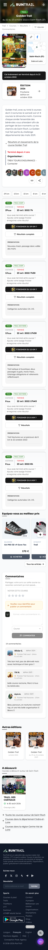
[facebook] (37, 37)
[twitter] (11, 875)
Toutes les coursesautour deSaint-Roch (25, 815)
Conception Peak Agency (15, 940)
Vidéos (29, 922)
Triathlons (7, 904)
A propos (30, 900)
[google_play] (32, 875)
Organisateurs (32, 909)
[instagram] (16, 875)
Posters (29, 916)
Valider (34, 886)
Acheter (17, 557)
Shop (28, 919)
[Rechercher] (40, 933)
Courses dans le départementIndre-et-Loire (24, 821)
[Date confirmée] (5, 803)
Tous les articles (34, 564)
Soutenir (30, 927)
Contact (29, 897)
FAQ (24, 936)
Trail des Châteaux (9, 798)
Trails (5, 900)
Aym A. (17, 694)
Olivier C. (18, 651)
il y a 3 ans (18, 678)
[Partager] (39, 180)
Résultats (25, 425)
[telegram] (27, 875)
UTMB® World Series (12, 913)
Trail (4, 26)
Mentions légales (10, 936)
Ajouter (40, 27)
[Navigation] (5, 4)
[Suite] (40, 534)
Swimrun (7, 910)
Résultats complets (25, 234)
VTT (5, 907)
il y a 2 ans (18, 656)
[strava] (22, 875)
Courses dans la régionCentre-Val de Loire (23, 828)
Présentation (13, 242)
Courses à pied (10, 897)
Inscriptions (31, 913)
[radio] (9, 595)
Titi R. (17, 672)
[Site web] (31, 37)
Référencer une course (32, 905)
